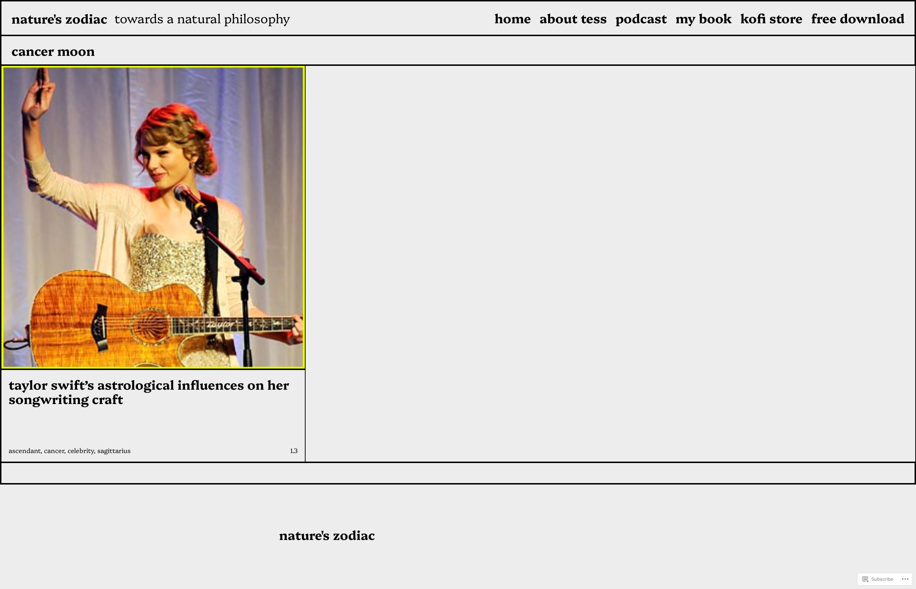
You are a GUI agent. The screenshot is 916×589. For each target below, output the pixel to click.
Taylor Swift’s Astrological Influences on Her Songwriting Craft (149, 391)
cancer (54, 450)
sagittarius (114, 450)
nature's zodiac (59, 18)
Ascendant (24, 450)
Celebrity (81, 450)
